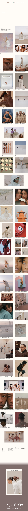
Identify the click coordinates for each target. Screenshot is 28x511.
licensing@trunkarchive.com (17, 448)
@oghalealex (18, 508)
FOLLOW (4, 500)
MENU (23, 500)
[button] (21, 136)
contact (21, 2)
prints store (18, 2)
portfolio (10, 2)
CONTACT (14, 500)
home (8, 2)
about (23, 2)
